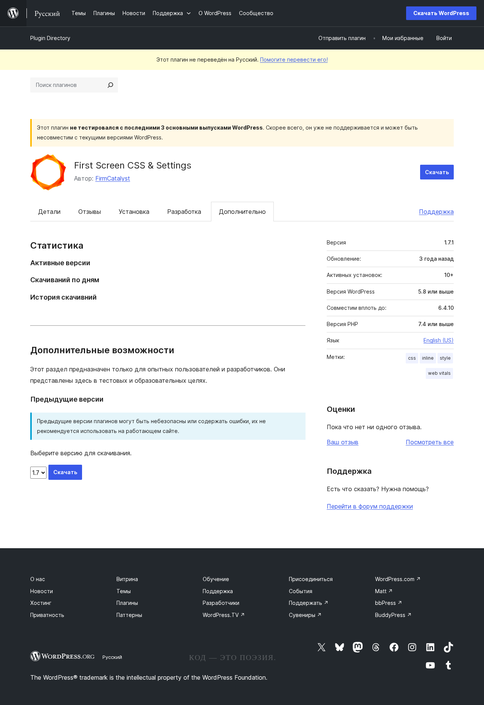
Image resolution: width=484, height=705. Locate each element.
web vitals (439, 373)
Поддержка (436, 211)
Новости (41, 591)
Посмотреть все (430, 442)
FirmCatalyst (112, 178)
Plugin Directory (50, 38)
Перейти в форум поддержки (370, 506)
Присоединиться (311, 579)
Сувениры (305, 615)
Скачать (437, 172)
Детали (49, 211)
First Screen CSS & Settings (132, 165)
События (300, 591)
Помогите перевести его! (294, 59)
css (412, 358)
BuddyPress (393, 615)
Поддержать (309, 603)
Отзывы (89, 211)
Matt (384, 591)
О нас (37, 579)
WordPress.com (398, 579)
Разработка (184, 211)
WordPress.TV (224, 615)
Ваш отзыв (342, 442)
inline (428, 358)
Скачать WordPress (441, 13)
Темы (123, 591)
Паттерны (129, 615)
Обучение (216, 579)
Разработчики (221, 603)
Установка (134, 211)
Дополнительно (242, 211)
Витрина (127, 579)
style (445, 358)
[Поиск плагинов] (110, 85)
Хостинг (40, 603)
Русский (112, 657)
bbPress (388, 603)
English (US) (439, 340)
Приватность (47, 615)
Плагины (127, 603)
